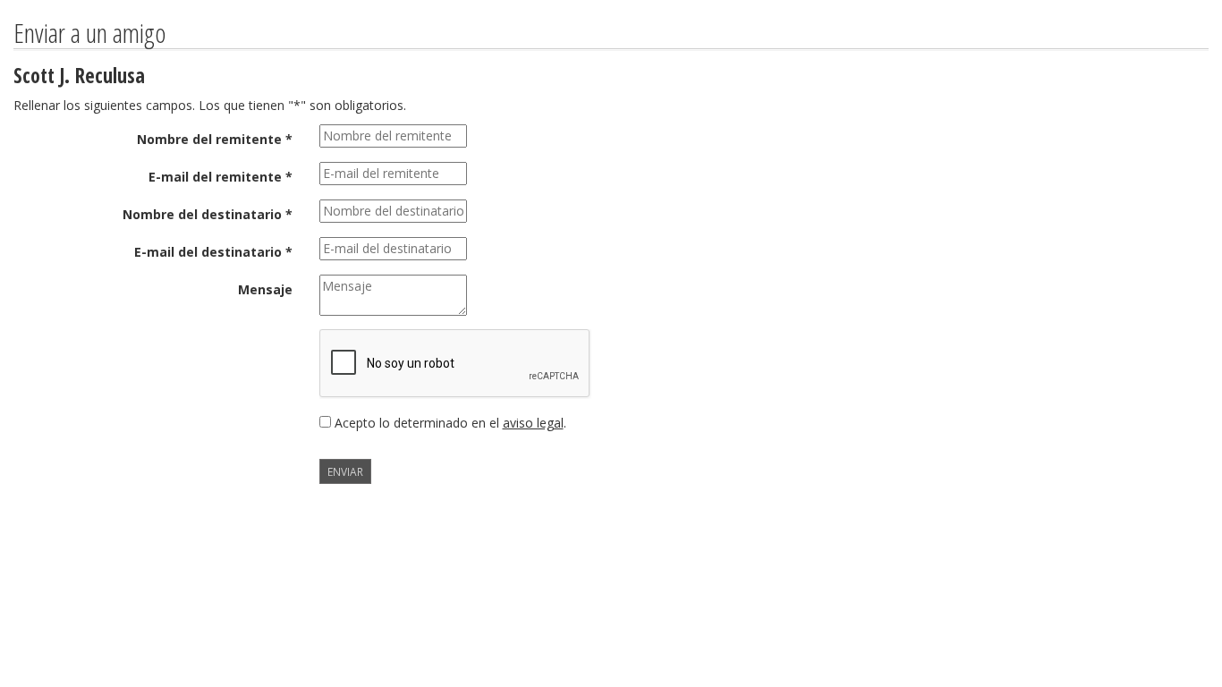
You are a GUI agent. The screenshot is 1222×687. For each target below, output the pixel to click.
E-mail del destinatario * (213, 251)
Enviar (345, 471)
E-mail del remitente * (221, 176)
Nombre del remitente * (215, 139)
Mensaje (265, 289)
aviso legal (533, 422)
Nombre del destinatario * (208, 214)
